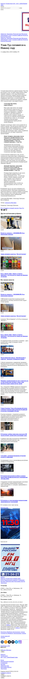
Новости (3, 3)
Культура (25, 35)
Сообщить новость (6, 672)
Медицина (24, 34)
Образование (4, 35)
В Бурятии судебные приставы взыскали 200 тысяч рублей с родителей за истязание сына (14, 434)
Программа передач (19, 581)
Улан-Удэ (21, 208)
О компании (21, 580)
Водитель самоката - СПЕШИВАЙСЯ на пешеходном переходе (12, 233)
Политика (8, 36)
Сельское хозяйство (17, 35)
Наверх (3, 577)
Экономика (10, 34)
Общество (3, 34)
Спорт (10, 35)
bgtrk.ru (8, 625)
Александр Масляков (10, 202)
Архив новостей (5, 636)
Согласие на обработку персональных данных (13, 633)
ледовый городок (14, 208)
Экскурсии (4, 583)
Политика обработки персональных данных (13, 632)
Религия (3, 36)
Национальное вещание (10, 580)
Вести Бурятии (5, 208)
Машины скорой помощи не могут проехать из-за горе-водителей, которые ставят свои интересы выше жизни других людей (14, 382)
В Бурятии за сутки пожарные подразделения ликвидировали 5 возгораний (14, 501)
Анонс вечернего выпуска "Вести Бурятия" (13, 254)
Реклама (3, 581)
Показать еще (4, 507)
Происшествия (17, 34)
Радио (2, 580)
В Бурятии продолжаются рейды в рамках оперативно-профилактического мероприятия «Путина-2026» (14, 477)
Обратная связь (9, 581)
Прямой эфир (17, 578)
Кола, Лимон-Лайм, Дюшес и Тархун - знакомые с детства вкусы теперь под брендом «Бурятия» (14, 275)
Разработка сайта (5, 645)
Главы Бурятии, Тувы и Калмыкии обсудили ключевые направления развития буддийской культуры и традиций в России (14, 410)
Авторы (3, 637)
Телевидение (9, 3)
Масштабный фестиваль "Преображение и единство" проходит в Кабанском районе (13, 358)
